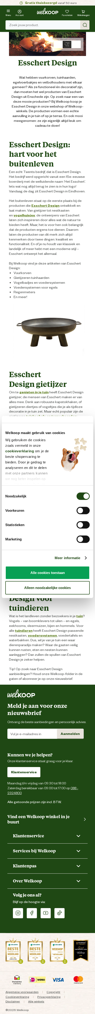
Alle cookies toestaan (47, 572)
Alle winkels (36, 1001)
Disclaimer (13, 1001)
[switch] (83, 510)
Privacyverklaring (49, 997)
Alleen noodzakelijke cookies (47, 588)
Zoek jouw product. (24, 25)
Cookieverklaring (17, 997)
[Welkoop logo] (47, 11)
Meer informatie (67, 558)
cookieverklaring (19, 451)
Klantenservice (24, 772)
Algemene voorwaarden (22, 992)
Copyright (53, 992)
